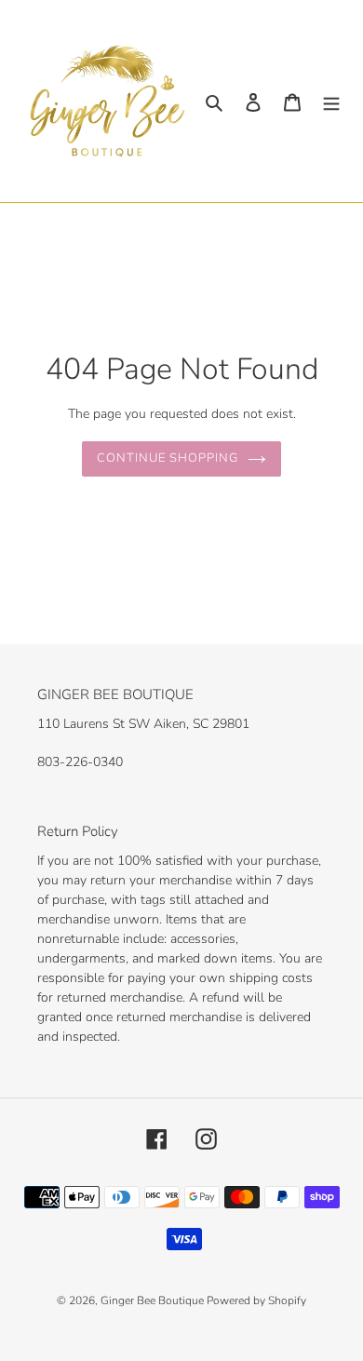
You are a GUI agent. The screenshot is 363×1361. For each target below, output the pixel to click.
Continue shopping (168, 458)
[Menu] (331, 101)
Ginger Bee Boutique (154, 1300)
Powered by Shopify (256, 1300)
